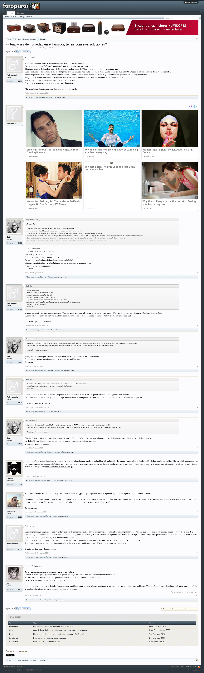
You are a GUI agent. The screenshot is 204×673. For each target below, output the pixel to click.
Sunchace (30, 97)
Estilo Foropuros (9, 666)
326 (20, 484)
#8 (197, 512)
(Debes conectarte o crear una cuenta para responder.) (179, 609)
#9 (197, 553)
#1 (197, 93)
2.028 (20, 243)
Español (19, 666)
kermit (37, 516)
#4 (197, 366)
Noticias (188, 666)
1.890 (20, 590)
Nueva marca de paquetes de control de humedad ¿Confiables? (58, 634)
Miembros (20, 13)
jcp (8, 584)
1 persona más (59, 370)
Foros (11, 13)
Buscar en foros (10, 17)
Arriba (194, 666)
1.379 (20, 517)
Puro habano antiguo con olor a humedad (49, 638)
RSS (199, 667)
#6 (197, 448)
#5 (197, 407)
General (14, 48)
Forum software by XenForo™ (22, 670)
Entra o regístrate (191, 2)
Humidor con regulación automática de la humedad (53, 626)
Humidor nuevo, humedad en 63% (47, 642)
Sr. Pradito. (43, 600)
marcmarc (38, 97)
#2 (197, 273)
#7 (197, 476)
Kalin (9, 237)
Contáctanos (174, 666)
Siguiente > (26, 52)
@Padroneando (36, 566)
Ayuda (182, 666)
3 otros (55, 516)
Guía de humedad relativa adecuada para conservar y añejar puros (60, 630)
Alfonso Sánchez (49, 97)
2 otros (51, 600)
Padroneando (33, 48)
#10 (197, 595)
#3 (197, 325)
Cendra (49, 370)
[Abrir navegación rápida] (197, 39)
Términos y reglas (194, 670)
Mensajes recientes (25, 17)
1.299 (20, 81)
